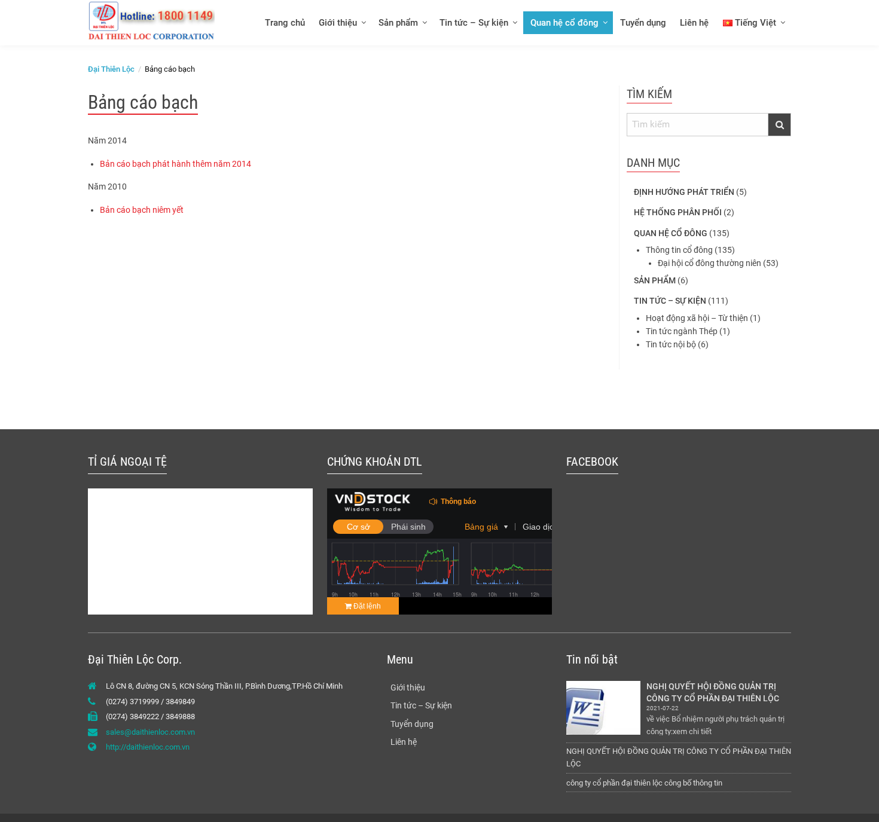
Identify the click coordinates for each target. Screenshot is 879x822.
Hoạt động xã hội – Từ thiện (697, 318)
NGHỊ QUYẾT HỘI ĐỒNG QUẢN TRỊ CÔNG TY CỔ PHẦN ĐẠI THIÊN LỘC (712, 692)
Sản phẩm (398, 22)
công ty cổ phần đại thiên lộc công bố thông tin (644, 782)
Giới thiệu (338, 22)
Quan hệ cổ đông (564, 22)
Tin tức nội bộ (671, 344)
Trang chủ (285, 22)
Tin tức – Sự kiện (473, 22)
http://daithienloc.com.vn (148, 746)
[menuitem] (284, 22)
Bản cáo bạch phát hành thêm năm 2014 (175, 164)
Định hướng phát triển (684, 192)
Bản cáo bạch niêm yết (142, 210)
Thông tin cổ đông (679, 250)
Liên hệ (694, 22)
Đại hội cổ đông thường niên (709, 263)
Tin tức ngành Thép (682, 331)
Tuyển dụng (643, 22)
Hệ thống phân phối (678, 212)
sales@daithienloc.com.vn (150, 732)
